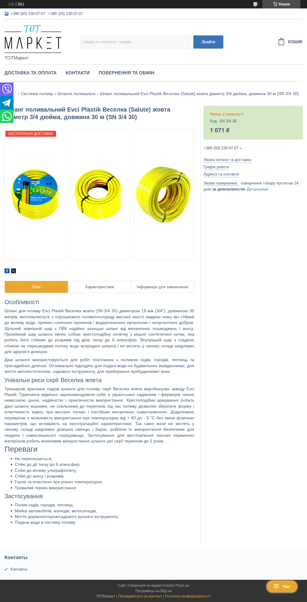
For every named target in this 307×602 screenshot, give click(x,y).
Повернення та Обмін (126, 72)
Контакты (18, 569)
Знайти (208, 42)
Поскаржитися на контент (140, 596)
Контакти (78, 72)
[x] (13, 271)
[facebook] (7, 271)
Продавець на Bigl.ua (154, 591)
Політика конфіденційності (188, 596)
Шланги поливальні (76, 93)
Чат (286, 586)
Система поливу (37, 93)
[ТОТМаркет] (42, 38)
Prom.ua (182, 585)
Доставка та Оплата (30, 72)
